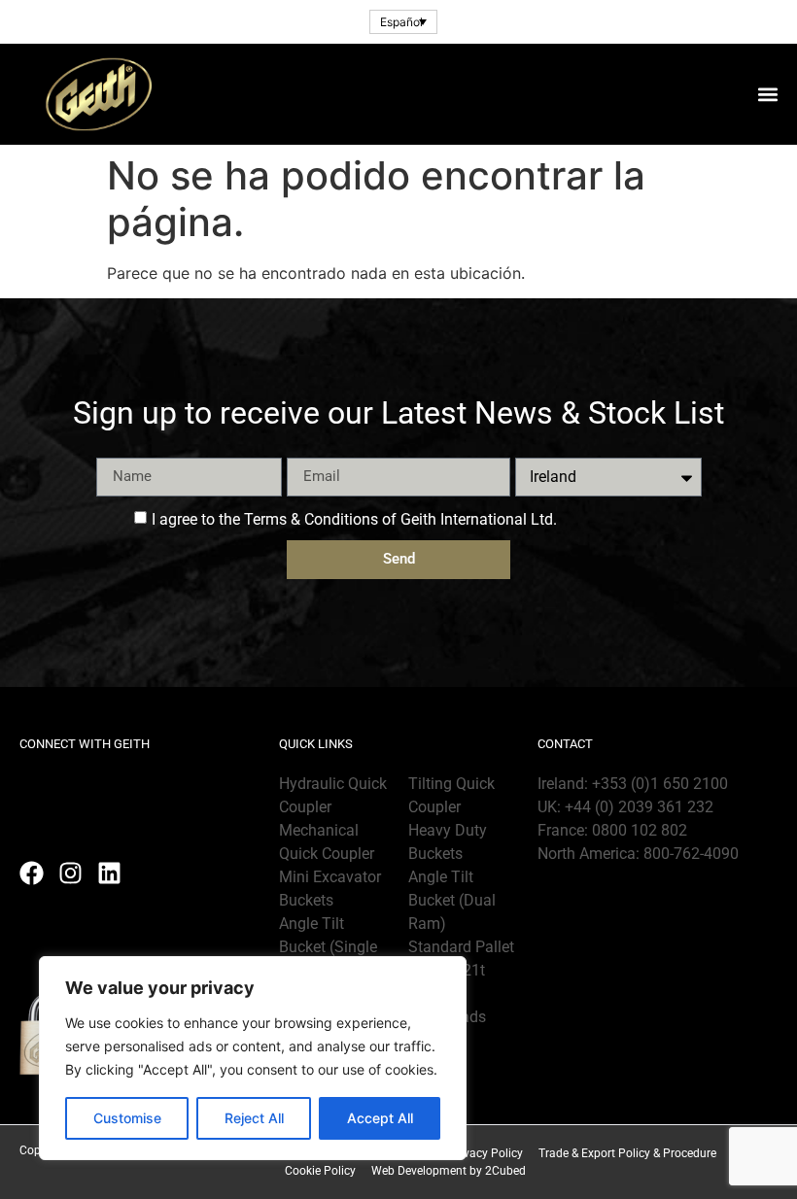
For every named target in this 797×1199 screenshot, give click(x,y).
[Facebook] (31, 873)
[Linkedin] (109, 873)
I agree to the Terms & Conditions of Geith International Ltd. (354, 518)
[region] (253, 1058)
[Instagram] (70, 873)
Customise (127, 1118)
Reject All (254, 1118)
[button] (767, 94)
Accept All (380, 1118)
